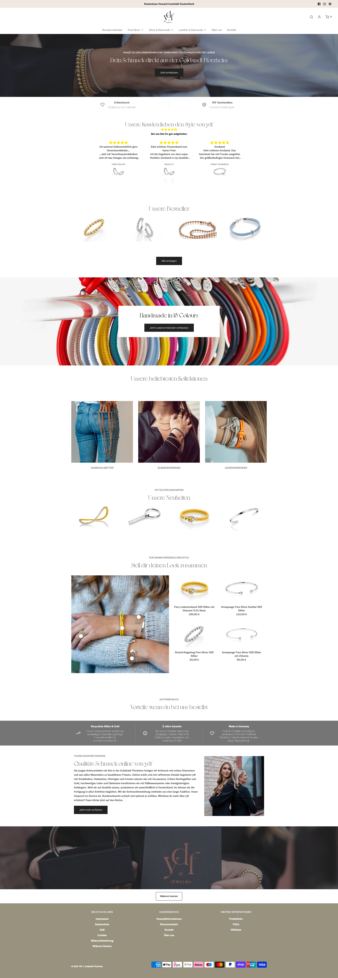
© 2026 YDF (77, 966)
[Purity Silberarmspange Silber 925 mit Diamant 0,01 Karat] (244, 516)
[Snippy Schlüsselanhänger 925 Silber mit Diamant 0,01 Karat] (143, 516)
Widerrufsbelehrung (102, 940)
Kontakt (231, 30)
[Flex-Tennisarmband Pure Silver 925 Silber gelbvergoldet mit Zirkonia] (93, 516)
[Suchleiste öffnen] (311, 17)
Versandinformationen (169, 918)
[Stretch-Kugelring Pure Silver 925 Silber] (93, 227)
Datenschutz (102, 924)
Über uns (217, 30)
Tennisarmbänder (112, 30)
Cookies (102, 935)
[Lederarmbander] (236, 432)
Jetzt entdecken (169, 72)
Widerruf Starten (102, 946)
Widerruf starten (169, 896)
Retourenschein (169, 924)
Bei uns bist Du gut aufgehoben (169, 133)
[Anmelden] (319, 17)
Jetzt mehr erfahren (90, 809)
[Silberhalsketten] (102, 432)
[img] (169, 130)
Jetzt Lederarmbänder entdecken (169, 327)
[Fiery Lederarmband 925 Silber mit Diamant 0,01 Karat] (194, 516)
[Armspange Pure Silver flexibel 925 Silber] (241, 588)
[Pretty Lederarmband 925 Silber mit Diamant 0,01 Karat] (244, 227)
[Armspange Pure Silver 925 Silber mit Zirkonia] (241, 633)
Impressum (102, 918)
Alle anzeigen (169, 260)
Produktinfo (236, 918)
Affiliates (236, 929)
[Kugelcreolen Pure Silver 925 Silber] (143, 227)
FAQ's (236, 924)
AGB (102, 929)
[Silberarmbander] (169, 432)
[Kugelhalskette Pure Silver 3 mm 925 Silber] (194, 229)
